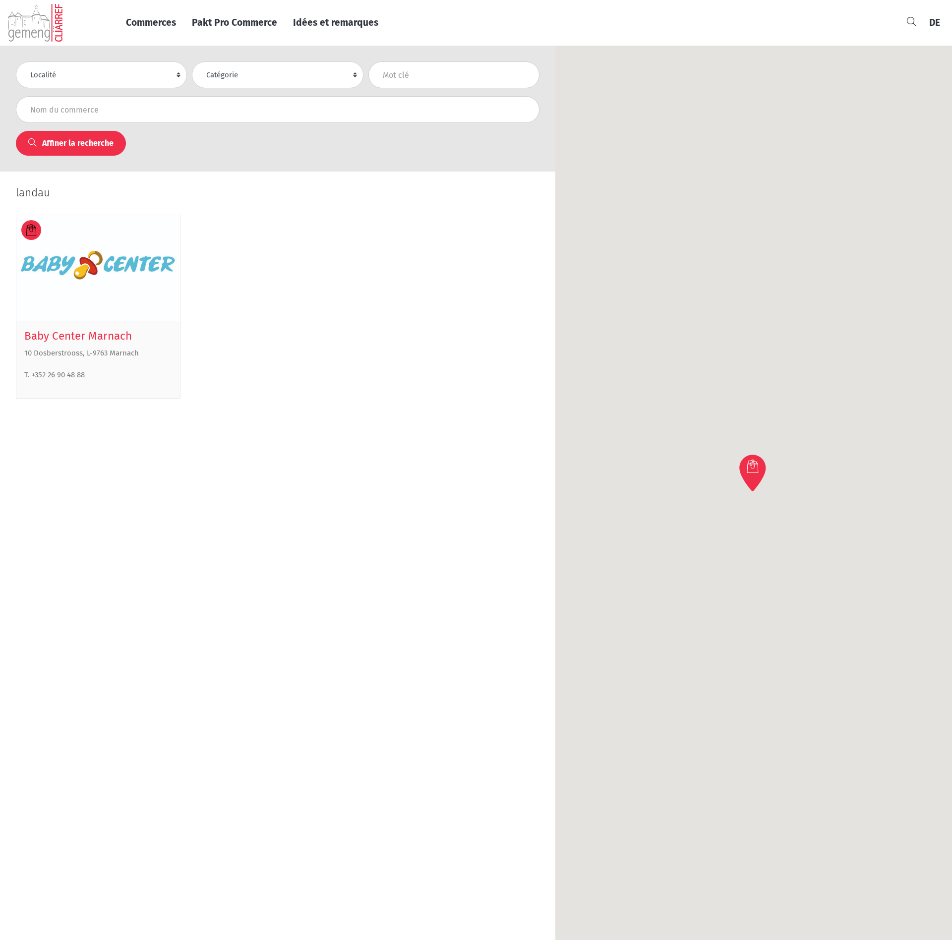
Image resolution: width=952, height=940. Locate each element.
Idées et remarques (335, 22)
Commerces (151, 22)
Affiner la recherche (77, 143)
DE (934, 22)
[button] (754, 473)
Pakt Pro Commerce (234, 22)
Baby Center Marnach (78, 336)
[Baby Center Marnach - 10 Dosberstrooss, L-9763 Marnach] (98, 268)
